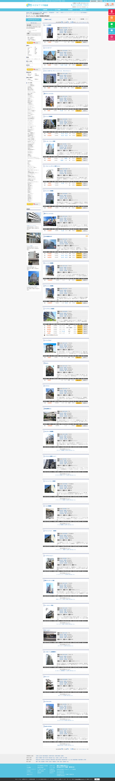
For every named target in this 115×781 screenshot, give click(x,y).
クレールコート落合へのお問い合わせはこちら (65, 624)
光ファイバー (31, 166)
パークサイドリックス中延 (32, 286)
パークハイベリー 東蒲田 (50, 481)
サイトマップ (29, 772)
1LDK (36, 48)
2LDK (29, 51)
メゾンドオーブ (47, 47)
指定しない (30, 73)
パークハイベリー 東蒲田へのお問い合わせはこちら (65, 499)
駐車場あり (30, 183)
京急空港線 (62, 243)
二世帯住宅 (30, 103)
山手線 (84, 759)
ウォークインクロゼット (33, 157)
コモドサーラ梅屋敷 (48, 431)
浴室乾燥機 (30, 145)
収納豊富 (30, 160)
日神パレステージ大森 (49, 580)
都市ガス (30, 200)
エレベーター (31, 128)
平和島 (46, 761)
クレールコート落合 (48, 605)
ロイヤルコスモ (47, 701)
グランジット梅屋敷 (48, 285)
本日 (36, 73)
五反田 (50, 761)
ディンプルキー (31, 173)
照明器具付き (31, 129)
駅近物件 (39, 772)
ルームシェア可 (31, 111)
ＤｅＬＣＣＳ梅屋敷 (48, 263)
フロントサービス (32, 177)
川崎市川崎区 (57, 755)
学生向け (30, 113)
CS (29, 162)
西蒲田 (40, 757)
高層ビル (30, 194)
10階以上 (30, 186)
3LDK (36, 52)
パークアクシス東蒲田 (49, 308)
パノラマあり (30, 80)
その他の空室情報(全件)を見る (51, 335)
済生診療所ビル (47, 408)
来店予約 (112, 20)
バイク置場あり (31, 132)
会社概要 (29, 767)
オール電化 (30, 127)
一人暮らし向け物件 (42, 769)
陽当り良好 (30, 88)
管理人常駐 (30, 101)
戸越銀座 (54, 761)
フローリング (31, 119)
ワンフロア (30, 193)
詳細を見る (78, 42)
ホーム (28, 765)
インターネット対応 (32, 167)
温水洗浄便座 (31, 146)
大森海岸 (64, 761)
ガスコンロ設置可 (32, 110)
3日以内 (29, 75)
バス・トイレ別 (31, 142)
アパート (29, 30)
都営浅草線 (53, 759)
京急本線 (61, 29)
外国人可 (30, 109)
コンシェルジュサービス (33, 181)
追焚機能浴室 (31, 144)
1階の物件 (30, 185)
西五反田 (50, 757)
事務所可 (30, 94)
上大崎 (60, 757)
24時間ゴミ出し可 (32, 179)
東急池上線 (38, 759)
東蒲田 (66, 27)
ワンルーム (30, 47)
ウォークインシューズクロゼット (34, 159)
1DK (28, 48)
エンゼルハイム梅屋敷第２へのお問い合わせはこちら (65, 670)
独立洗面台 (30, 152)
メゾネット (30, 122)
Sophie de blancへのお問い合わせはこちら (65, 745)
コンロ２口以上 (31, 137)
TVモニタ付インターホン (33, 170)
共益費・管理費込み (32, 39)
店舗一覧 (51, 772)
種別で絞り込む (34, 22)
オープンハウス (31, 107)
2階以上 (30, 184)
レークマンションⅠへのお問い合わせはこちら (65, 574)
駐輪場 (29, 131)
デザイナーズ (31, 90)
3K (35, 51)
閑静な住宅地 (31, 89)
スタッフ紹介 (52, 767)
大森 (39, 761)
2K (28, 49)
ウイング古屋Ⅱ (30, 245)
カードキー (30, 106)
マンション (35, 30)
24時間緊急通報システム (33, 172)
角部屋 (29, 192)
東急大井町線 (58, 759)
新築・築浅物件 (41, 771)
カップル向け (31, 114)
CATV (29, 164)
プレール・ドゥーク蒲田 (49, 141)
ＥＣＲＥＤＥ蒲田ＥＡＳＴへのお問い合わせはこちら (65, 475)
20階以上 (30, 188)
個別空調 (30, 198)
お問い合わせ (52, 765)
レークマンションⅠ (48, 555)
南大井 (46, 757)
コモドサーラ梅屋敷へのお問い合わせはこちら (65, 450)
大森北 (57, 757)
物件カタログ (29, 774)
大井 (63, 757)
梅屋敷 (65, 31)
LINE (112, 26)
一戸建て (29, 31)
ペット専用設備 (31, 85)
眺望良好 (30, 102)
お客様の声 (52, 769)
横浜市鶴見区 (45, 755)
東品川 (37, 757)
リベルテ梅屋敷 (47, 505)
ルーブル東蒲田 (47, 25)
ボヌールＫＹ (47, 630)
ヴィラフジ (46, 385)
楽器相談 (30, 87)
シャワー (30, 150)
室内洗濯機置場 (31, 118)
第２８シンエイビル (48, 93)
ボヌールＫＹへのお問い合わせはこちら (65, 645)
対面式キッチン (31, 141)
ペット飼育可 (31, 84)
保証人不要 (30, 93)
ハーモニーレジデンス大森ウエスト (52, 166)
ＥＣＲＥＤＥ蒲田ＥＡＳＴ (50, 456)
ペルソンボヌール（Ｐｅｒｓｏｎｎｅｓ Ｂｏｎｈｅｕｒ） (57, 70)
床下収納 (30, 155)
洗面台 (29, 148)
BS (29, 163)
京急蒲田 (65, 29)
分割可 (29, 98)
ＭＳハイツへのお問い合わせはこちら (65, 695)
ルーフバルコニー (32, 126)
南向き (29, 190)
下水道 (29, 201)
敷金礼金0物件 (41, 767)
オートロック (31, 168)
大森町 (65, 32)
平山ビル (46, 363)
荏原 (44, 757)
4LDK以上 (30, 54)
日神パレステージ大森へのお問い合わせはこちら (65, 599)
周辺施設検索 (52, 771)
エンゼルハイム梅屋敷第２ (50, 651)
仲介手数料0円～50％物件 (43, 765)
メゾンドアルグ (47, 340)
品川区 (40, 755)
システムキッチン (32, 140)
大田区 (63, 27)
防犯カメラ (30, 175)
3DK (28, 52)
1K (35, 47)
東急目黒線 (75, 759)
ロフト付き (30, 120)
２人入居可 (30, 96)
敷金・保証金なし (31, 37)
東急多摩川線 (64, 759)
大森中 (66, 96)
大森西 (66, 73)
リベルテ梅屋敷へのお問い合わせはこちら (65, 524)
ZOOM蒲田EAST (48, 236)
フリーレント (31, 105)
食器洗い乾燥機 (31, 139)
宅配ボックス (31, 171)
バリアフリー (31, 97)
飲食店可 (30, 196)
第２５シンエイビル (48, 213)
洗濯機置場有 (31, 135)
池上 (54, 757)
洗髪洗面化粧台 (31, 149)
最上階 (29, 189)
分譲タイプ (30, 100)
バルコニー (30, 124)
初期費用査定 (111, 13)
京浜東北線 (62, 147)
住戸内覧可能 (31, 180)
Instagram (111, 39)
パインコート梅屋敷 (48, 190)
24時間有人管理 (31, 176)
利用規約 (29, 771)
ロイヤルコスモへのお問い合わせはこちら (65, 720)
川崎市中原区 (51, 755)
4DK (36, 53)
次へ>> (84, 22)
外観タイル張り (31, 136)
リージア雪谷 (29, 265)
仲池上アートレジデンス (31, 225)
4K (28, 53)
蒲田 (65, 144)
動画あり (36, 79)
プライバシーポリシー (31, 769)
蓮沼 (61, 761)
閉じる (97, 779)
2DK (36, 49)
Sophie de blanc (48, 726)
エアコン (30, 153)
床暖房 (29, 154)
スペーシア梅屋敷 (48, 116)
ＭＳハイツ (46, 676)
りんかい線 (70, 759)
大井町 (58, 761)
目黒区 (62, 755)
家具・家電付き (31, 133)
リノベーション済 (32, 92)
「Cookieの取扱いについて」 (79, 779)
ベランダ (30, 123)
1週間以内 (37, 75)
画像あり (29, 79)
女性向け (30, 115)
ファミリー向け (31, 116)
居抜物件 (30, 197)
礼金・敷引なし (31, 38)
